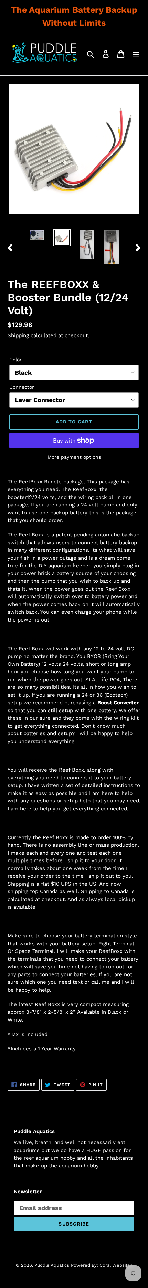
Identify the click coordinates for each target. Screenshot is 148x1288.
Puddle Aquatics (51, 1265)
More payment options (74, 457)
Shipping (18, 335)
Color (15, 359)
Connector (21, 387)
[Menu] (136, 54)
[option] (37, 236)
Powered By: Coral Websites (102, 1265)
